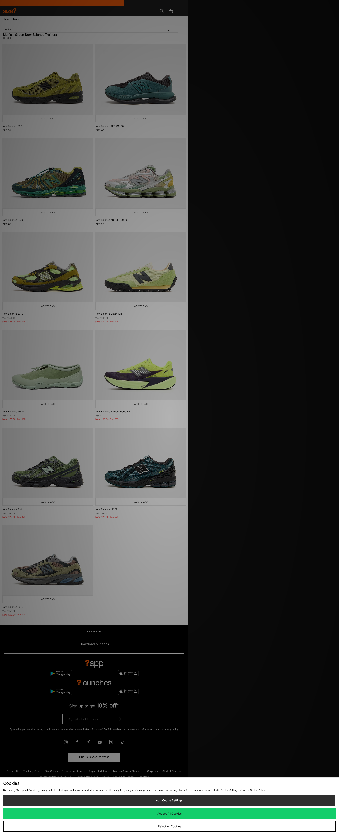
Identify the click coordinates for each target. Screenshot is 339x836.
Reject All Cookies (169, 826)
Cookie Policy (257, 790)
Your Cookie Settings (169, 800)
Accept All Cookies (169, 813)
